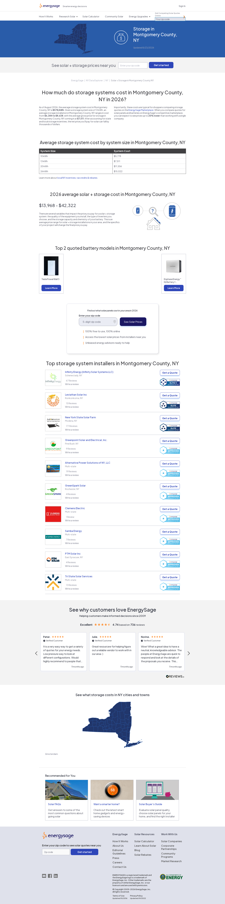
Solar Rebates (142, 854)
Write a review (72, 384)
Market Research (171, 861)
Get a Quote (170, 372)
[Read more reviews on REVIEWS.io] (175, 676)
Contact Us (119, 866)
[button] (36, 653)
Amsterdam (51, 753)
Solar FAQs (54, 804)
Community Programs (168, 855)
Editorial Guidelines (119, 851)
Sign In (182, 5)
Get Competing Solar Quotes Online (167, 14)
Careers (117, 862)
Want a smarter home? (107, 804)
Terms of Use (118, 896)
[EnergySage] (57, 838)
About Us (118, 845)
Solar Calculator (144, 841)
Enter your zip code (89, 315)
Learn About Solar (145, 845)
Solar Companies (171, 841)
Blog (137, 850)
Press (115, 858)
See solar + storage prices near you (84, 65)
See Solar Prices (133, 321)
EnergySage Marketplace (141, 110)
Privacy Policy (136, 896)
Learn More (51, 288)
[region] (112, 653)
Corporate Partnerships (169, 847)
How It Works (120, 841)
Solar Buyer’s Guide (150, 804)
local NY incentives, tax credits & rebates (77, 177)
